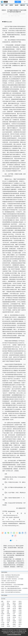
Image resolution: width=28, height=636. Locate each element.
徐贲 (2, 606)
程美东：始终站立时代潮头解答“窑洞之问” (10, 586)
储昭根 (14, 620)
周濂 (2, 612)
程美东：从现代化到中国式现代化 (8, 582)
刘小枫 (8, 617)
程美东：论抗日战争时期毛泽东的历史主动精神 (11, 590)
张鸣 (8, 610)
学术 (7, 517)
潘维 (8, 624)
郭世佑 (8, 613)
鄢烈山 (14, 603)
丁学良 (2, 603)
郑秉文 (14, 624)
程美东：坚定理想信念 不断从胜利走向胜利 (10, 575)
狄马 (2, 615)
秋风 (2, 617)
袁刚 (8, 622)
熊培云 (20, 615)
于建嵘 (14, 605)
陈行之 (8, 601)
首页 (2, 5)
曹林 (8, 603)
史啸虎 (14, 615)
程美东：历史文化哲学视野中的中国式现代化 (10, 592)
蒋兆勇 (8, 619)
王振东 (20, 613)
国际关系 (22, 5)
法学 (6, 5)
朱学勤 (2, 624)
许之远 (2, 622)
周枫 (2, 619)
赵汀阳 (14, 608)
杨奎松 (14, 610)
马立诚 (14, 606)
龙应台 (20, 601)
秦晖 (2, 601)
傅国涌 (20, 603)
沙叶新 (20, 619)
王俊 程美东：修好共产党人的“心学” (9, 580)
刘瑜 (2, 620)
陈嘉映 (2, 605)
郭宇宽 (8, 606)
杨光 (20, 626)
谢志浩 (8, 626)
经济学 (11, 5)
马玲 (14, 613)
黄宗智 (8, 605)
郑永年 (14, 601)
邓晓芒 (14, 612)
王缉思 (20, 612)
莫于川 (20, 624)
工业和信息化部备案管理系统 (14, 634)
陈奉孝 (2, 613)
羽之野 (2, 626)
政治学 (16, 5)
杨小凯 (14, 622)
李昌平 (2, 610)
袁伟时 (8, 615)
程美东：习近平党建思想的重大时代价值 (9, 577)
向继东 (8, 608)
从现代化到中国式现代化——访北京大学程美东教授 (12, 584)
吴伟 (14, 619)
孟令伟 (14, 617)
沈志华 (2, 608)
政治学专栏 (16, 517)
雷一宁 (20, 617)
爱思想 (4, 2)
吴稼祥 (20, 620)
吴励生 (20, 622)
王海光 (20, 610)
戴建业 (20, 608)
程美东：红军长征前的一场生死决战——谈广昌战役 (12, 578)
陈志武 (20, 605)
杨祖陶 (20, 606)
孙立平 (14, 626)
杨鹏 (8, 612)
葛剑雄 (8, 620)
